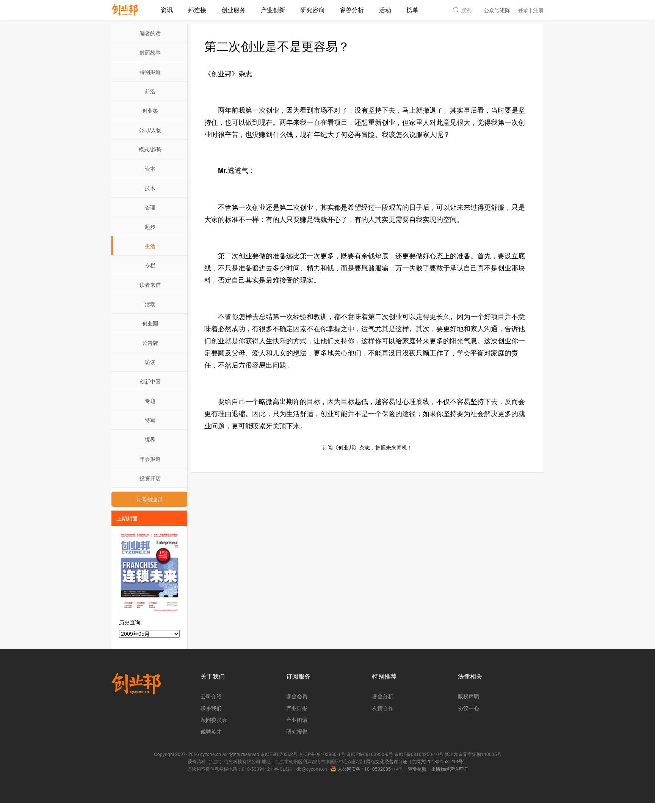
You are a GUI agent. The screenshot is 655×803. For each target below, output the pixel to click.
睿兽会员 (296, 696)
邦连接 (197, 9)
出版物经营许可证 (449, 768)
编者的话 (150, 33)
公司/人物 (150, 130)
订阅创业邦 (149, 499)
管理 (150, 207)
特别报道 (150, 71)
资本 (150, 168)
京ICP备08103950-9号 (369, 754)
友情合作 (382, 708)
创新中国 (150, 381)
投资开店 (150, 478)
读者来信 (150, 284)
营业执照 (417, 768)
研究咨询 (312, 9)
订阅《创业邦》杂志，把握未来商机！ (367, 447)
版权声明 (468, 696)
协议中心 (468, 708)
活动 (385, 9)
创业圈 (150, 323)
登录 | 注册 (531, 10)
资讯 (167, 9)
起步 (150, 226)
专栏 (150, 265)
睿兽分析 (352, 9)
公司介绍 (211, 696)
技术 (150, 188)
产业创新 (273, 9)
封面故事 (150, 52)
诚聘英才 (211, 731)
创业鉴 (150, 110)
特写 (150, 420)
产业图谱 (296, 719)
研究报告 (296, 731)
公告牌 (150, 342)
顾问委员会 (214, 719)
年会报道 (150, 458)
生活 (150, 246)
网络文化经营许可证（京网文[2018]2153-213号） (416, 761)
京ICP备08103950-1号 (322, 754)
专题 (150, 400)
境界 (150, 439)
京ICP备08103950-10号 (418, 754)
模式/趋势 (150, 149)
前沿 (150, 91)
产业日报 (296, 708)
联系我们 (211, 708)
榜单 (412, 9)
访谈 (150, 362)
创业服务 (233, 9)
